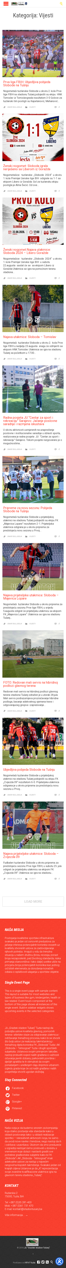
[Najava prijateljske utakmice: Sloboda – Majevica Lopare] (33, 566)
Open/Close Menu (6, 3)
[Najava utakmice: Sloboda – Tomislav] (33, 308)
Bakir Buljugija (14, 107)
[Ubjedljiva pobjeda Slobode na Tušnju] (33, 741)
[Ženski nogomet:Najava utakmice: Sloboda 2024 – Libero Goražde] (33, 221)
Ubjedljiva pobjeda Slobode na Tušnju (29, 770)
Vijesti (32, 107)
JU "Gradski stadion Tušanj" (37, 1247)
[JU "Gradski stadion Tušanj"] (19, 3)
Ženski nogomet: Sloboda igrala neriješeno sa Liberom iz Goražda (26, 167)
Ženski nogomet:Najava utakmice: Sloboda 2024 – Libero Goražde (27, 251)
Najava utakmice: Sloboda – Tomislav (29, 337)
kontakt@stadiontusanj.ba (27, 1209)
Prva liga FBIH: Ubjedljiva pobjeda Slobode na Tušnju (26, 83)
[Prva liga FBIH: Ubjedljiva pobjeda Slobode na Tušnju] (33, 53)
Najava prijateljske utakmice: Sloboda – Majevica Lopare (31, 596)
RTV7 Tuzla (30, 1262)
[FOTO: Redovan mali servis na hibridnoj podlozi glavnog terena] (33, 654)
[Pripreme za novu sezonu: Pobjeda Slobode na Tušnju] (33, 479)
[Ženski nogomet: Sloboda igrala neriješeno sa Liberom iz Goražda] (33, 137)
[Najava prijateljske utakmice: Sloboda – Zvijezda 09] (33, 825)
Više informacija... (15, 1215)
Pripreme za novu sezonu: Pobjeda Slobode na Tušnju (27, 509)
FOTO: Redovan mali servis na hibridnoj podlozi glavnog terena (30, 684)
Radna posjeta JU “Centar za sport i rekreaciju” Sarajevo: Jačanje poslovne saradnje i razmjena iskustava (30, 421)
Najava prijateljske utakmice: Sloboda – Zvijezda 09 (31, 855)
